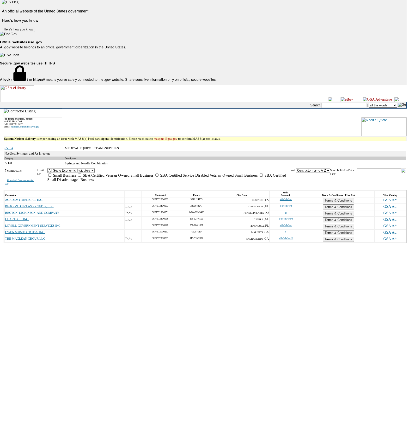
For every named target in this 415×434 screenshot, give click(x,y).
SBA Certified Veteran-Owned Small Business (117, 175)
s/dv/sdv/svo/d (286, 218)
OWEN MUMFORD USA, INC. (25, 232)
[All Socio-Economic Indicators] (168, 170)
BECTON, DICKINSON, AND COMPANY (32, 212)
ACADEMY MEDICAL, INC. (24, 200)
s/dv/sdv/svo (286, 199)
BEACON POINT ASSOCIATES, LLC (29, 206)
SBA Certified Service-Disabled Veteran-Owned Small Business (208, 175)
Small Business (64, 175)
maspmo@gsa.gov (165, 138)
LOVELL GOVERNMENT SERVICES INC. (33, 225)
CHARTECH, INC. (17, 219)
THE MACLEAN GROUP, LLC (25, 238)
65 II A (9, 148)
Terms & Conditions (338, 200)
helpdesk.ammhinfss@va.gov (25, 126)
